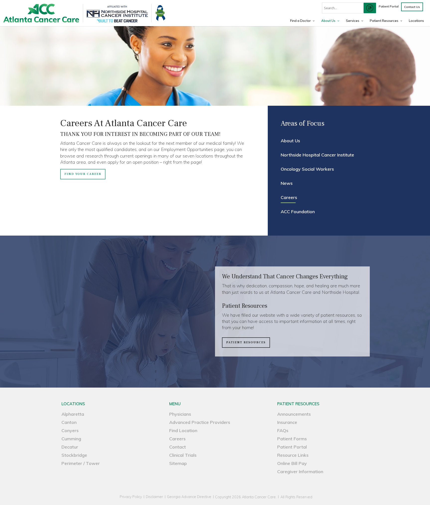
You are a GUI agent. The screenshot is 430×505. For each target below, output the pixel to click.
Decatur (69, 447)
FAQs (282, 430)
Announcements (294, 414)
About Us (290, 141)
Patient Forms (292, 439)
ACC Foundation (298, 211)
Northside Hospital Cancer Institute (317, 155)
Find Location (183, 430)
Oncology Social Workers (307, 169)
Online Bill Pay (292, 463)
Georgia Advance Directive (189, 497)
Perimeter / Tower (80, 463)
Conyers (70, 430)
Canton (69, 422)
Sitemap (178, 463)
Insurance (287, 422)
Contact (177, 447)
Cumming (71, 439)
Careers (289, 197)
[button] (83, 174)
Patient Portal (292, 447)
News (287, 183)
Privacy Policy (131, 497)
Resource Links (293, 455)
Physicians (180, 414)
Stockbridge (74, 455)
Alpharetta (72, 414)
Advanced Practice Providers (199, 422)
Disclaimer (154, 497)
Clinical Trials (183, 455)
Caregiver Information (300, 471)
